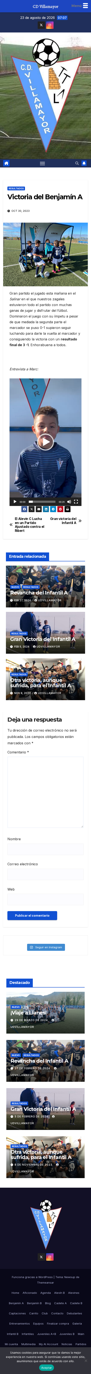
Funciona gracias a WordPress (33, 1277)
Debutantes (74, 1313)
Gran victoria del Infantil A (63, 521)
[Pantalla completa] (76, 502)
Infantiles (28, 1334)
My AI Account (48, 1344)
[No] (86, 1361)
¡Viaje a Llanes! (29, 1013)
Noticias (67, 1344)
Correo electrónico (22, 864)
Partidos (81, 1344)
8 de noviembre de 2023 (34, 1164)
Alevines (73, 1292)
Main (81, 1334)
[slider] (42, 502)
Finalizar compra (58, 1323)
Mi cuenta (11, 1344)
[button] (77, 163)
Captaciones (17, 1313)
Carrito (33, 1313)
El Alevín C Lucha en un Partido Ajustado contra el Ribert (29, 524)
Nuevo (15, 587)
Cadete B (76, 1303)
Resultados (16, 188)
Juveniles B (66, 1334)
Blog (48, 1303)
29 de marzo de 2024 (32, 1020)
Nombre (14, 839)
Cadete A (60, 1303)
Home (15, 1292)
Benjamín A (16, 1303)
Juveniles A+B (46, 1334)
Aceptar (46, 1367)
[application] (45, 442)
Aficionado (30, 1292)
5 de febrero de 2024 (32, 1116)
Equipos (38, 1323)
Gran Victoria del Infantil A (42, 639)
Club (45, 1313)
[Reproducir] (15, 502)
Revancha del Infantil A (39, 593)
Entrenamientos (19, 1323)
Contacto (57, 1313)
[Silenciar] (69, 502)
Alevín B (59, 1292)
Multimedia (28, 1344)
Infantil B (12, 1334)
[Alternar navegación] (42, 163)
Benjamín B (34, 1303)
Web (11, 889)
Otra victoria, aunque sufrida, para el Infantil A (40, 682)
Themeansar (45, 1282)
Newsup (69, 1277)
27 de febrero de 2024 (33, 1068)
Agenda (45, 1292)
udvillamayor (50, 600)
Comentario (18, 752)
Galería (77, 1323)
